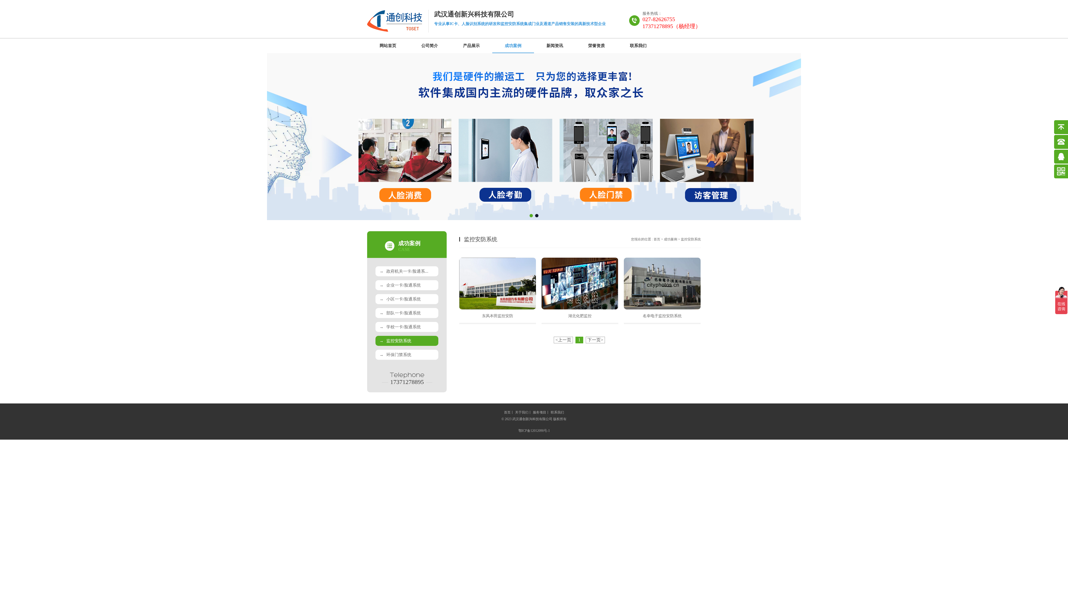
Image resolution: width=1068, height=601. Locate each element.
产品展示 (471, 45)
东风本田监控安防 (497, 316)
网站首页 (388, 45)
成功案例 (513, 45)
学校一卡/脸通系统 (400, 327)
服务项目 (539, 412)
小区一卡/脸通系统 (400, 299)
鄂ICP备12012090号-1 (534, 431)
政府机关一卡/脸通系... (403, 271)
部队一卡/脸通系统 (400, 313)
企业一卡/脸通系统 (400, 285)
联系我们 (638, 45)
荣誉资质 (596, 45)
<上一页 (563, 340)
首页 (657, 239)
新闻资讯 (555, 45)
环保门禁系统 (395, 355)
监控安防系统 (395, 341)
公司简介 (429, 45)
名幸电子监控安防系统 (662, 316)
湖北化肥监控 (580, 316)
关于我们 (521, 412)
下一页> (595, 340)
